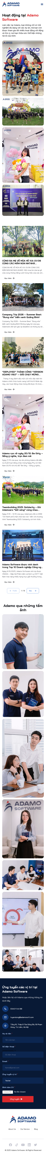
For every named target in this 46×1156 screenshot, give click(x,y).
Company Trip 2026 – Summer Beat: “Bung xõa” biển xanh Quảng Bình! (22, 316)
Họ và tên (7, 1033)
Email (5, 1061)
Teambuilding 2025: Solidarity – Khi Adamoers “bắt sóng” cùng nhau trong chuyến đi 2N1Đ (21, 508)
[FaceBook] (10, 1145)
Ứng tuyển (15, 1099)
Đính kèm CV (8, 1087)
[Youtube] (23, 1145)
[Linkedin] (29, 1145)
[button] (42, 4)
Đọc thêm (8, 278)
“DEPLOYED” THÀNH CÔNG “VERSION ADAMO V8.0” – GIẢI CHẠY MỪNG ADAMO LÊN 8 (22, 373)
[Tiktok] (17, 1145)
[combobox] (23, 1050)
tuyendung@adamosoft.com (22, 1017)
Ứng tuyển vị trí (10, 1074)
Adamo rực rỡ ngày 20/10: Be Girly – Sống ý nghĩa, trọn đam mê (22, 454)
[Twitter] (35, 1145)
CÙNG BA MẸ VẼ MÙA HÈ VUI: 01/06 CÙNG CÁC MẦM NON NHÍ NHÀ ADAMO (21, 262)
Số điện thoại (8, 1046)
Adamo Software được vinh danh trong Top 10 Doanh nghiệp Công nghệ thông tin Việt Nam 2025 (23, 566)
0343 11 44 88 (16, 1009)
